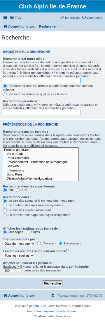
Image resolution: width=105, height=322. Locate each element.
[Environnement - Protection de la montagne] (41, 162)
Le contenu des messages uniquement (35, 205)
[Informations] (41, 171)
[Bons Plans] (41, 175)
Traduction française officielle (46, 311)
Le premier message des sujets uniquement (39, 215)
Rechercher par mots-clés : (23, 58)
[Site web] (41, 166)
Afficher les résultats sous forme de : (31, 228)
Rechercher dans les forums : (25, 131)
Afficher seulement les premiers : (28, 263)
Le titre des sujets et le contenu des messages (41, 200)
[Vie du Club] (41, 154)
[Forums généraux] (41, 150)
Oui (10, 190)
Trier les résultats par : (20, 239)
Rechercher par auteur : (21, 101)
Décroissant (72, 243)
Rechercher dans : (17, 197)
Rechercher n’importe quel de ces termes (37, 94)
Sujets (35, 232)
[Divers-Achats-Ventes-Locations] (41, 179)
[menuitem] (15, 17)
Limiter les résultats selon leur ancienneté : (36, 251)
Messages (15, 232)
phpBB (39, 305)
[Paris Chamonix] (41, 158)
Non (23, 190)
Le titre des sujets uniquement (29, 210)
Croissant (49, 243)
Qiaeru (73, 311)
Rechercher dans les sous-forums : (30, 186)
